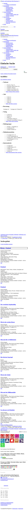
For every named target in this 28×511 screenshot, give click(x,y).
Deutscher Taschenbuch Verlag (14, 120)
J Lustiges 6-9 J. (10, 134)
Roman (8, 140)
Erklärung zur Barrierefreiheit (7, 502)
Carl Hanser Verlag (11, 118)
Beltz (8, 117)
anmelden (3, 29)
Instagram (6, 485)
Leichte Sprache (4, 505)
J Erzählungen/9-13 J (11, 139)
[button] (25, 72)
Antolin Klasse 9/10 (11, 149)
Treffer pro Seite (18, 238)
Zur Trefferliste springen (6, 79)
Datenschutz (15, 508)
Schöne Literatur (10, 129)
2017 (8, 101)
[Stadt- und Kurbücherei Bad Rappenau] (9, 1)
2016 (8, 102)
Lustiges (9, 145)
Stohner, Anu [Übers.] (12, 89)
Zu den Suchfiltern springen (7, 244)
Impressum (20, 508)
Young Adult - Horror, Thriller (13, 137)
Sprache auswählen (5, 30)
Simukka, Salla (10, 87)
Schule (8, 151)
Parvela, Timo (10, 85)
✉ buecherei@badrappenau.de (7, 478)
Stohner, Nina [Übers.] (12, 90)
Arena (8, 114)
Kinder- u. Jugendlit (11, 126)
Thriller (9, 148)
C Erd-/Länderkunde (11, 136)
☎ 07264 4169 (4, 477)
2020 (8, 98)
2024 (8, 97)
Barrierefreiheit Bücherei (6, 503)
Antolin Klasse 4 (11, 147)
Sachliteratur (10, 128)
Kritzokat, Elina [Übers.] (12, 86)
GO (14, 26)
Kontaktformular (4, 480)
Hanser (8, 116)
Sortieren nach (4, 237)
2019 (8, 99)
